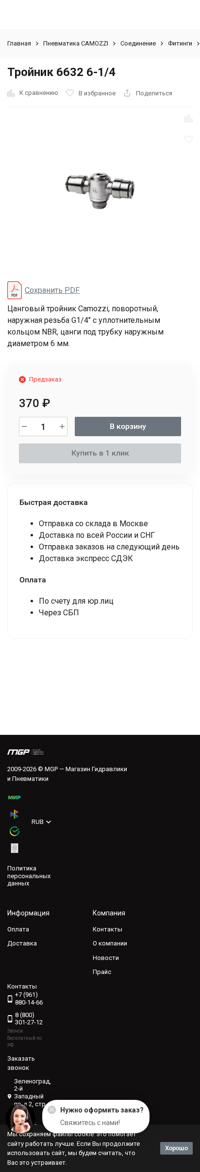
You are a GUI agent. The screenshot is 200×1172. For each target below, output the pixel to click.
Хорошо (176, 1148)
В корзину (128, 426)
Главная (19, 43)
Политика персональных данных (28, 876)
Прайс (102, 971)
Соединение (138, 43)
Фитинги (180, 43)
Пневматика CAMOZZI (75, 43)
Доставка (22, 943)
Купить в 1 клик (100, 452)
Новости (106, 957)
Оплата (18, 929)
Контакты (107, 929)
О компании (110, 943)
